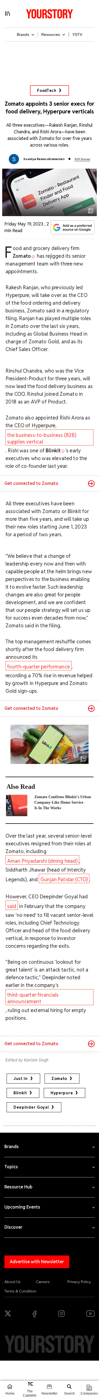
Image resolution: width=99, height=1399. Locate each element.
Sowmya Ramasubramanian (44, 159)
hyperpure (62, 1092)
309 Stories (82, 159)
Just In (20, 1078)
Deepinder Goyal (31, 1107)
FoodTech (46, 90)
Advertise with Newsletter (37, 1262)
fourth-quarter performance (38, 666)
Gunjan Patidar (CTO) (64, 879)
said (11, 906)
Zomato (59, 1078)
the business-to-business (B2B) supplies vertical (41, 438)
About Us (12, 1281)
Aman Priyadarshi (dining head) (42, 861)
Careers (43, 1281)
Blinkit (20, 1092)
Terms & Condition (20, 1291)
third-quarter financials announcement (33, 998)
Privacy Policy (79, 1281)
